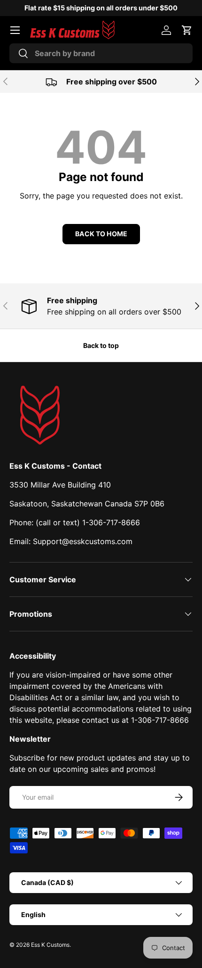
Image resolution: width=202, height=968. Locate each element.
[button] (187, 30)
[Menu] (15, 30)
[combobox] (101, 53)
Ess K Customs (50, 944)
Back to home (101, 234)
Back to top (101, 345)
